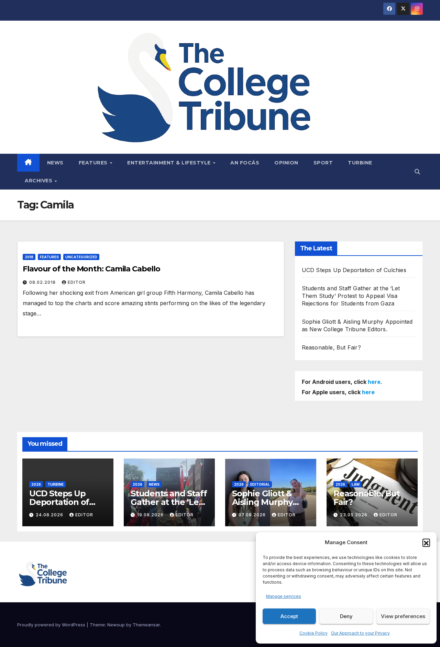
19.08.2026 (151, 514)
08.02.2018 (43, 282)
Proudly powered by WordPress (52, 624)
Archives (39, 180)
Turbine (360, 163)
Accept (289, 616)
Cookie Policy (313, 633)
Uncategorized (81, 257)
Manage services (283, 596)
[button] (426, 542)
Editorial (260, 484)
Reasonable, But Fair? (331, 347)
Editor (77, 282)
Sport (323, 163)
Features (94, 163)
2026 (36, 484)
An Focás (244, 163)
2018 (29, 257)
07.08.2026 (253, 514)
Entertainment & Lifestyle (169, 163)
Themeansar (146, 624)
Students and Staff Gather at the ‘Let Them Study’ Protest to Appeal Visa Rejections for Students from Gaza (351, 296)
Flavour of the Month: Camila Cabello (91, 268)
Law (356, 484)
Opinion (286, 163)
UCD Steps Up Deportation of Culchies (354, 270)
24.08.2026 (50, 514)
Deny (346, 616)
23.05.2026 (354, 514)
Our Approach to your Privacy (360, 633)
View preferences (403, 616)
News (55, 163)
